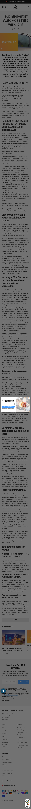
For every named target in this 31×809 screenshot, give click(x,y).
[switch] (27, 806)
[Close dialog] (29, 398)
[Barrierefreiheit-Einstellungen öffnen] (3, 690)
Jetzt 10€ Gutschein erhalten (8, 406)
